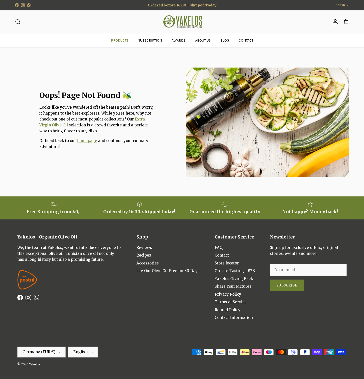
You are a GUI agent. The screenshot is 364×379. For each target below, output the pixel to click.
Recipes (143, 255)
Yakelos (34, 364)
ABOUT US (203, 40)
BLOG (224, 40)
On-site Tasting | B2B (235, 270)
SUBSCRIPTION (150, 40)
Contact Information (234, 317)
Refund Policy (227, 310)
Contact (222, 255)
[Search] (18, 22)
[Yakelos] (182, 21)
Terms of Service (231, 302)
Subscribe (286, 285)
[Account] (334, 22)
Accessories (147, 263)
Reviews (144, 247)
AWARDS (178, 40)
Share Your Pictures (233, 286)
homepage (87, 140)
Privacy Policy (228, 294)
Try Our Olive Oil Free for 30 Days (168, 270)
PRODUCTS (120, 40)
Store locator (227, 263)
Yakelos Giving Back (234, 278)
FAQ (218, 247)
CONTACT (246, 40)
